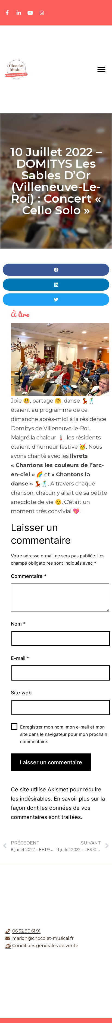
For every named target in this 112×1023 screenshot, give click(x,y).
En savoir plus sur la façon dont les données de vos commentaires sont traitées (58, 807)
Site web (21, 692)
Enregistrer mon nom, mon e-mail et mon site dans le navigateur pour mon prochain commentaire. (63, 734)
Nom (18, 624)
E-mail (20, 658)
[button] (101, 69)
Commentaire (28, 576)
